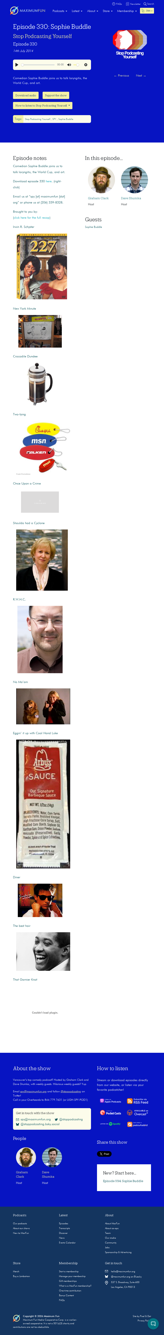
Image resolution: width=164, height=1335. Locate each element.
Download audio (25, 95)
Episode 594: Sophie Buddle (123, 1181)
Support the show (56, 95)
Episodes (63, 1223)
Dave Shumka (131, 198)
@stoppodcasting (71, 1091)
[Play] (17, 65)
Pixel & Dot (145, 1316)
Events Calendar (67, 1243)
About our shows (21, 1228)
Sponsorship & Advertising (118, 1252)
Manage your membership (72, 1276)
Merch (16, 1271)
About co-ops (112, 1228)
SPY (54, 119)
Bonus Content (66, 1295)
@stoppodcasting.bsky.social (40, 1124)
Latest (75, 11)
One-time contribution (70, 1291)
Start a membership (69, 1271)
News (62, 1238)
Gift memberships (68, 1281)
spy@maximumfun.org (33, 1091)
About (91, 11)
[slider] (38, 65)
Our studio (110, 1238)
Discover (63, 1233)
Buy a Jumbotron (21, 1276)
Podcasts (58, 11)
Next (141, 75)
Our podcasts (20, 1223)
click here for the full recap (32, 217)
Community (110, 1243)
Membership (125, 11)
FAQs (62, 1300)
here (49, 181)
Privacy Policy (144, 1321)
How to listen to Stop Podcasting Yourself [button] (41, 105)
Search (150, 4)
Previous (121, 75)
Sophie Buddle (65, 119)
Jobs (107, 1247)
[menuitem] (60, 11)
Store (106, 11)
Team (108, 1233)
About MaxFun (112, 1223)
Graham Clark (98, 198)
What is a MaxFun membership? (75, 1286)
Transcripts (64, 1228)
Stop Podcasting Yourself (42, 36)
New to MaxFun (21, 1233)
